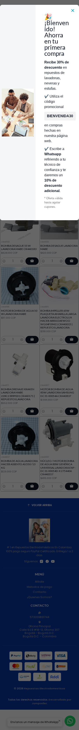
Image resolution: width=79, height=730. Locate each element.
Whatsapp (52, 154)
